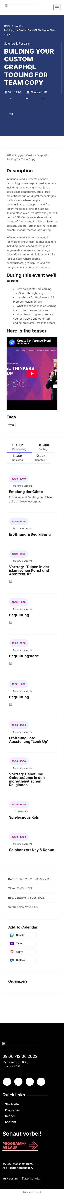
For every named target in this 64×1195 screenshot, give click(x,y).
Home (7, 25)
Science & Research (18, 43)
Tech (11, 425)
